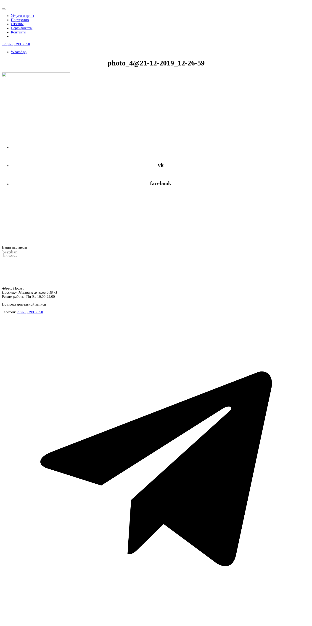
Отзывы (17, 24)
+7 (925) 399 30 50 (16, 44)
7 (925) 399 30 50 (30, 312)
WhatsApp (18, 52)
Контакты (18, 32)
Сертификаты (21, 28)
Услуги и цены (22, 16)
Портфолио (20, 20)
